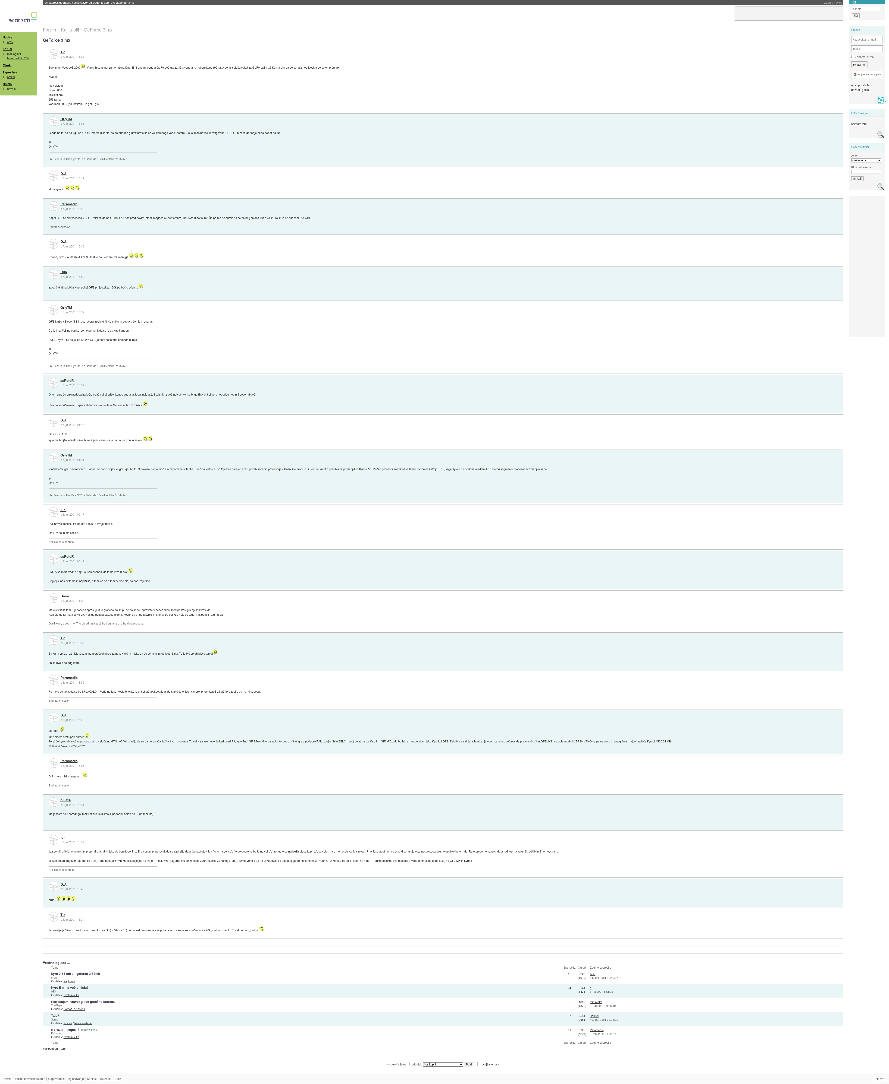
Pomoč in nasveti (74, 1009)
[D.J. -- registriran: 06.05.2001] (53, 176)
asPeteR (67, 380)
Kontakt (92, 1079)
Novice (7, 37)
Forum (7, 49)
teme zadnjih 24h (18, 58)
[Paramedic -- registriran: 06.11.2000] (53, 206)
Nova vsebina (83, 1023)
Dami (64, 596)
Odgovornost (56, 1079)
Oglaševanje (76, 1079)
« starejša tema (396, 1064)
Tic (62, 52)
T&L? (55, 1015)
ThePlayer (57, 1005)
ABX (592, 974)
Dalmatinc (56, 1033)
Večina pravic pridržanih (30, 1079)
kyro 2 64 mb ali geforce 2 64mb (75, 973)
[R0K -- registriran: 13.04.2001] (53, 274)
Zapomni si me (864, 57)
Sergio (54, 1019)
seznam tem (859, 124)
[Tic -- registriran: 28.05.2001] (53, 54)
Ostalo (7, 84)
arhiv (10, 42)
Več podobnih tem (54, 1048)
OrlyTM (66, 119)
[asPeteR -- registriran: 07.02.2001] (53, 383)
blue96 (65, 800)
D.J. (63, 173)
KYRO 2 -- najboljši (65, 1029)
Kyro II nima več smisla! (69, 987)
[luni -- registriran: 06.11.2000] (53, 512)
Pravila (7, 1079)
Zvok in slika (71, 995)
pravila (11, 89)
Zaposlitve (10, 72)
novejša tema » (489, 1064)
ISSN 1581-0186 (110, 1079)
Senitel (594, 1016)
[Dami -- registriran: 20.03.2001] (53, 598)
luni (63, 510)
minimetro (596, 1002)
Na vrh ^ (881, 1079)
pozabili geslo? (860, 90)
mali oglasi (14, 54)
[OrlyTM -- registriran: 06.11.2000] (53, 121)
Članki (7, 65)
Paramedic (69, 204)
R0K (63, 272)
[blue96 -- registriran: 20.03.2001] (53, 802)
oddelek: (417, 1064)
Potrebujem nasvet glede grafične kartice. (83, 1001)
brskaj (11, 77)
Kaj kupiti (69, 981)
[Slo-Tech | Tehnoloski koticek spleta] (23, 18)
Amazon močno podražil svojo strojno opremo (89, 2)
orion (54, 977)
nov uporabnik (860, 85)
